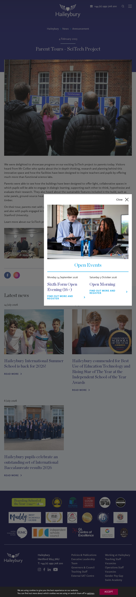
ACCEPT (108, 591)
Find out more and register (60, 297)
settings (90, 593)
